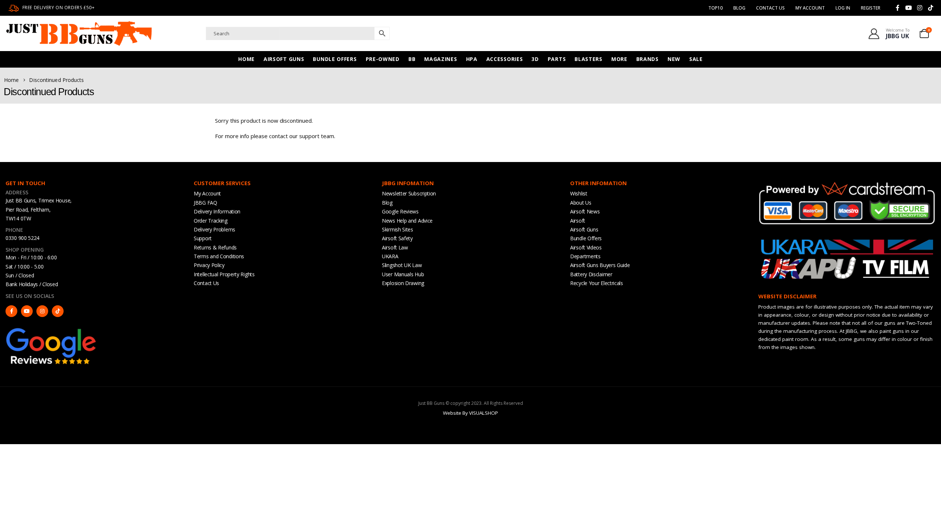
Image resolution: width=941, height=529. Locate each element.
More (619, 58)
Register (870, 8)
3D (535, 58)
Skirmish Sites (397, 229)
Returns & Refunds (215, 247)
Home (246, 58)
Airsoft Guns (284, 58)
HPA (471, 58)
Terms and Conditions (219, 256)
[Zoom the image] (51, 330)
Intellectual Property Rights (224, 274)
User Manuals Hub (403, 274)
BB (411, 58)
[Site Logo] (79, 33)
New (674, 58)
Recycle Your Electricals (596, 283)
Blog (739, 8)
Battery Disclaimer (591, 274)
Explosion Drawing (403, 283)
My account (810, 8)
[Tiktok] (930, 7)
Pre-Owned (383, 58)
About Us (580, 202)
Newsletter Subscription (409, 193)
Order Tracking (211, 220)
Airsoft (577, 220)
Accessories (504, 58)
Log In (843, 8)
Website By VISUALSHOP (470, 413)
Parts (557, 58)
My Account (207, 193)
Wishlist (578, 193)
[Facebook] (897, 7)
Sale (696, 58)
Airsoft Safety (397, 238)
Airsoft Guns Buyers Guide (600, 265)
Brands (647, 58)
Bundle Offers (335, 58)
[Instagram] (919, 7)
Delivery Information (217, 211)
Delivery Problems (214, 229)
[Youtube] (908, 7)
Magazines (440, 58)
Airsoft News (585, 211)
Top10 (715, 8)
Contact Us (770, 8)
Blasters (588, 58)
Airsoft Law (395, 247)
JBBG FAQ (205, 202)
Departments (585, 256)
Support (203, 238)
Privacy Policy (209, 265)
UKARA (390, 256)
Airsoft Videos (586, 247)
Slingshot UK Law (402, 265)
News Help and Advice (407, 220)
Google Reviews (400, 211)
